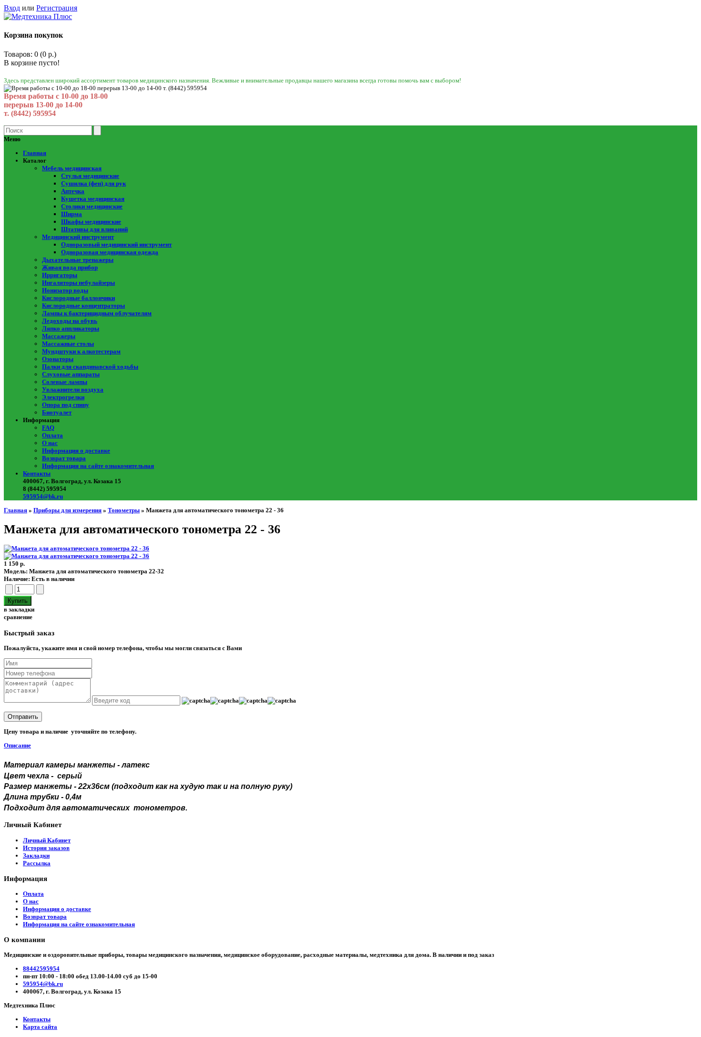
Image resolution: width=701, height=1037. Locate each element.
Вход (12, 8)
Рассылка (37, 863)
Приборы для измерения (67, 510)
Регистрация (56, 8)
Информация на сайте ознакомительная (98, 465)
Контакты (37, 473)
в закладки (19, 609)
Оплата (52, 435)
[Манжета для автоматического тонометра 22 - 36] (76, 548)
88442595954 (41, 968)
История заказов (46, 847)
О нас (50, 442)
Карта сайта (40, 1026)
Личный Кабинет (47, 840)
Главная (15, 510)
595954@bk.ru (43, 496)
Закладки (36, 855)
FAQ (48, 427)
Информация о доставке (76, 450)
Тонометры (124, 510)
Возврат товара (64, 458)
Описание (17, 745)
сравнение (18, 617)
